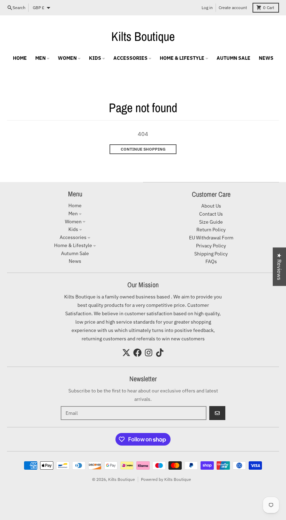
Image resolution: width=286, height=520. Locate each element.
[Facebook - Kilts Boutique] (137, 352)
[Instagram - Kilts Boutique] (148, 352)
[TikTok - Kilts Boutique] (160, 352)
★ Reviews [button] (279, 266)
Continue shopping (143, 149)
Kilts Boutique (143, 36)
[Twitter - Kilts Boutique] (126, 352)
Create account (233, 7)
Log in (207, 7)
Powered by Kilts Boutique (166, 479)
